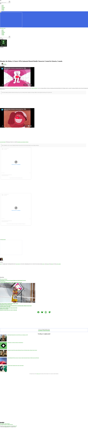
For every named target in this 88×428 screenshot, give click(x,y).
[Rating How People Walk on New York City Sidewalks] (4, 308)
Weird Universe (3, 239)
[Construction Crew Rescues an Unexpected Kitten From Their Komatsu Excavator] (3, 279)
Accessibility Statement (3, 424)
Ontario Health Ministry (14, 88)
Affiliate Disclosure (10, 424)
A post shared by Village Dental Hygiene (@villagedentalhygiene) (16, 223)
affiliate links (38, 373)
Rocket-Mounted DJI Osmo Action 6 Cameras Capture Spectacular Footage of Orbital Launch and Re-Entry (23, 357)
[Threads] (2, 66)
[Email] (3, 66)
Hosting (3, 31)
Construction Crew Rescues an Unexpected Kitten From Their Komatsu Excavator (13, 280)
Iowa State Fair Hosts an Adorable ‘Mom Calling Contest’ (9, 303)
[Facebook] (0, 66)
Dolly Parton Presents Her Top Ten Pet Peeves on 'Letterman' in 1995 (18, 334)
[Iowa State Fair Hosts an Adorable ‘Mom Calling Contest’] (17, 302)
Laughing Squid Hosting (44, 330)
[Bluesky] (1, 66)
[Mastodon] (3, 422)
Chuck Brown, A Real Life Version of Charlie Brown (15, 342)
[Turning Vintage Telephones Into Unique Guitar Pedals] (5, 306)
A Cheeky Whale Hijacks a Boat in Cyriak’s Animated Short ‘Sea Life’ (11, 282)
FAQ (2, 30)
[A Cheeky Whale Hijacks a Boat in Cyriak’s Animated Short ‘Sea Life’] (2, 281)
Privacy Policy (2, 423)
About (3, 29)
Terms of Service (7, 423)
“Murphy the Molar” (34, 88)
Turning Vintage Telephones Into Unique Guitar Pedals (8, 307)
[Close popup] (0, 11)
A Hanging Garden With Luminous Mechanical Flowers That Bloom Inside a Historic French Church (16, 305)
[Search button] (9, 37)
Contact (3, 34)
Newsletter (3, 32)
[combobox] (4, 37)
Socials (3, 33)
